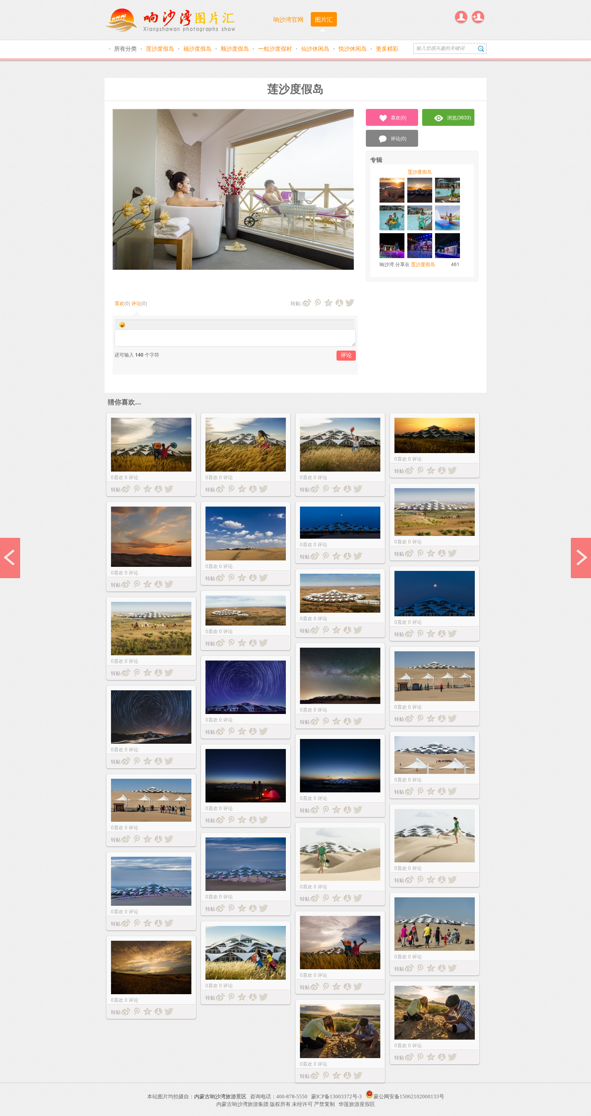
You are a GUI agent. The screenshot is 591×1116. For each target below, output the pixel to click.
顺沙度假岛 (235, 48)
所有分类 (126, 48)
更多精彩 (387, 48)
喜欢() (398, 117)
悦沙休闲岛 (353, 48)
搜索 (481, 48)
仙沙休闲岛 (316, 48)
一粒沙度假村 (275, 48)
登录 (461, 17)
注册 (478, 17)
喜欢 (119, 303)
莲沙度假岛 (161, 48)
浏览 (459, 117)
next (581, 558)
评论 (136, 303)
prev (10, 558)
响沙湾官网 (288, 19)
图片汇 (324, 19)
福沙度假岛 (198, 48)
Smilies (122, 325)
